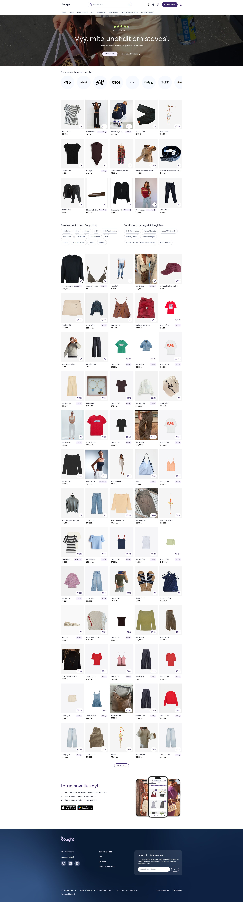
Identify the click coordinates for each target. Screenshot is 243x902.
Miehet (72, 12)
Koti (92, 12)
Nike (106, 237)
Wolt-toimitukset (107, 866)
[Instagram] (63, 863)
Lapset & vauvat (82, 12)
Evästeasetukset (163, 890)
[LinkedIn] (70, 863)
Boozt (103, 286)
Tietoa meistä (105, 851)
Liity (175, 869)
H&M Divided (95, 237)
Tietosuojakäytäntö (68, 894)
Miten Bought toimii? (129, 54)
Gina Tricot (101, 132)
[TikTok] (77, 863)
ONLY (96, 231)
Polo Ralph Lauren (110, 231)
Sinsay (86, 231)
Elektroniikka (101, 12)
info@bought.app (104, 890)
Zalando (102, 210)
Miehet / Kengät (149, 237)
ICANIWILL (66, 231)
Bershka (102, 482)
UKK (101, 856)
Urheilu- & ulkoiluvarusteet (129, 12)
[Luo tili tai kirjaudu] (158, 4)
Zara (103, 325)
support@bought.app (129, 890)
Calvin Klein (81, 237)
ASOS (127, 132)
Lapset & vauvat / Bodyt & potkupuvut (140, 242)
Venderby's (150, 210)
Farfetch (77, 286)
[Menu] (153, 5)
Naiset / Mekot (131, 237)
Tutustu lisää (121, 766)
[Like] (81, 126)
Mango (102, 242)
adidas (65, 242)
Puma (92, 242)
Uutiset (102, 861)
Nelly (77, 231)
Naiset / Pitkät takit (168, 231)
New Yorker (67, 237)
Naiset (64, 12)
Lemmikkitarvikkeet (147, 12)
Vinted (152, 286)
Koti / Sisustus (165, 242)
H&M (103, 171)
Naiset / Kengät (150, 231)
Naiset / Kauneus (132, 231)
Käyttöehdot (177, 890)
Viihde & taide (113, 12)
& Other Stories (78, 242)
